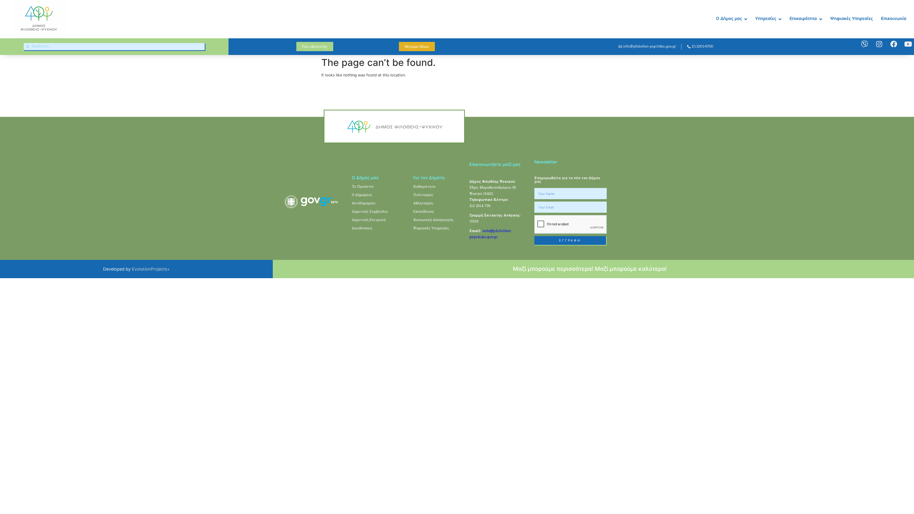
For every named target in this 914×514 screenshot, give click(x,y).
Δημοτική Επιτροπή (369, 219)
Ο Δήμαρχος (362, 194)
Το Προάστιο (363, 186)
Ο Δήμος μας (729, 19)
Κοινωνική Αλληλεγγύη (433, 219)
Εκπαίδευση (423, 211)
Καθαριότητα (424, 186)
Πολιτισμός (423, 194)
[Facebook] (893, 44)
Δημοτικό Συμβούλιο (370, 211)
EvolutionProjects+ (151, 269)
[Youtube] (908, 44)
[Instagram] (879, 44)
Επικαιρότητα (803, 19)
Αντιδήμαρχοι (363, 203)
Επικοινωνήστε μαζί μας (495, 164)
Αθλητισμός (423, 203)
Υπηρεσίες (765, 19)
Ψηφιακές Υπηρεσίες (851, 19)
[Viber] (864, 44)
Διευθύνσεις (362, 228)
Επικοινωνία (893, 19)
